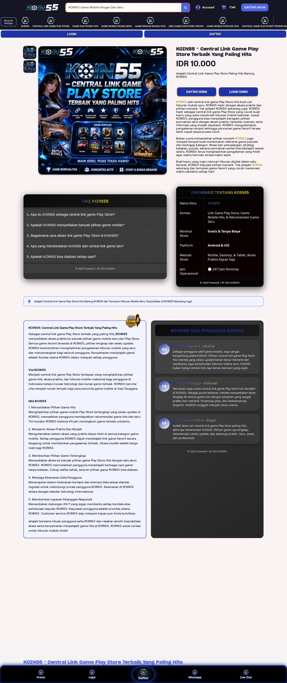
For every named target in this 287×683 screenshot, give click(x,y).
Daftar (143, 678)
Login (92, 677)
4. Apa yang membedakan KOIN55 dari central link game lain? (75, 246)
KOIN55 (182, 102)
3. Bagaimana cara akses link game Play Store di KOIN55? (73, 236)
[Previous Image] (41, 111)
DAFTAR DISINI (196, 91)
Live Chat (246, 677)
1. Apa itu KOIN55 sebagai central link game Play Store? (71, 214)
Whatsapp (194, 677)
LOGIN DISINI (238, 91)
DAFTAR (215, 34)
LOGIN (71, 34)
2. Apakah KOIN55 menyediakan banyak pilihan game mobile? (75, 225)
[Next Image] (163, 111)
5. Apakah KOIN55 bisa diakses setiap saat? (61, 257)
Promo (41, 677)
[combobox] (123, 7)
